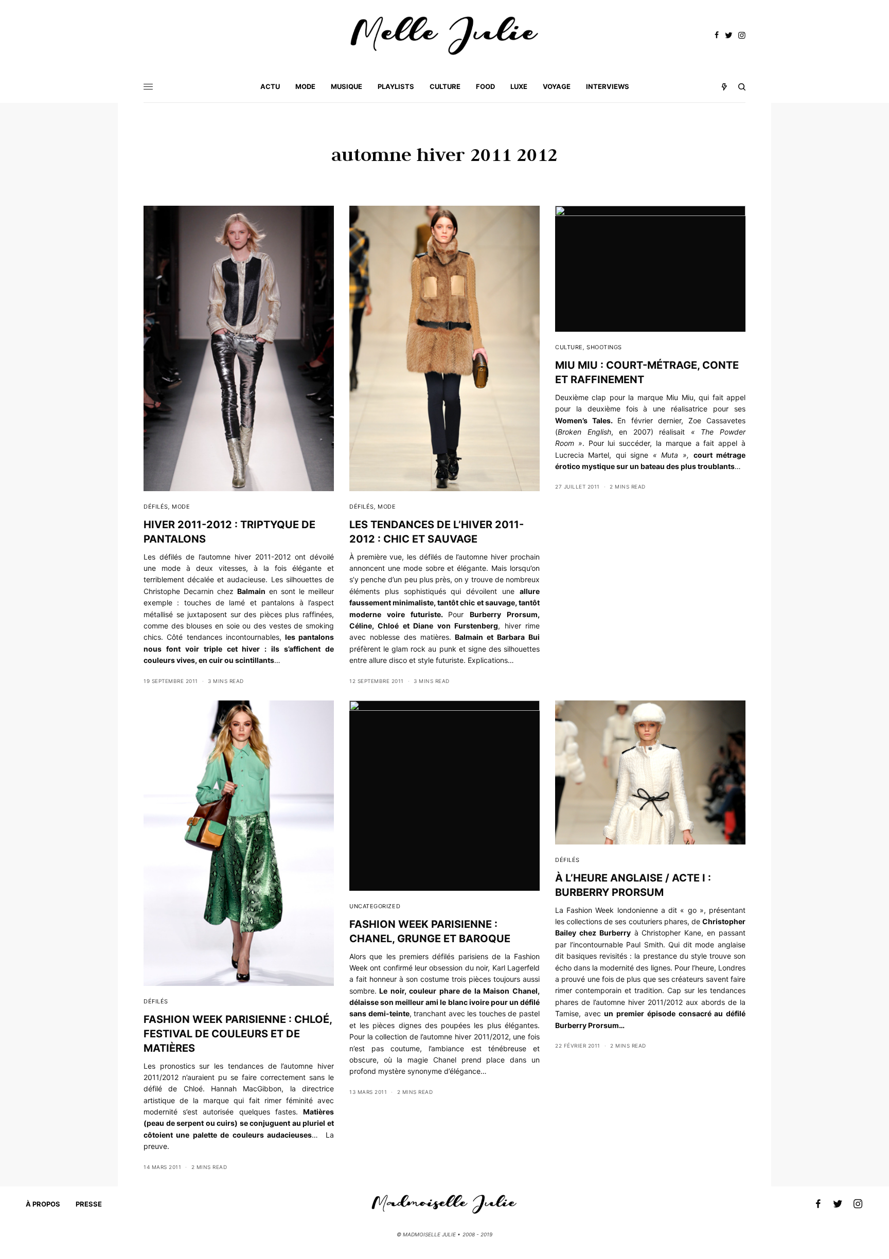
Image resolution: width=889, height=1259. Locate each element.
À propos (43, 1204)
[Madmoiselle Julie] (444, 35)
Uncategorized (374, 906)
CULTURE (569, 347)
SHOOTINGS (604, 347)
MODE (181, 506)
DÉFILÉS (156, 506)
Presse (89, 1204)
